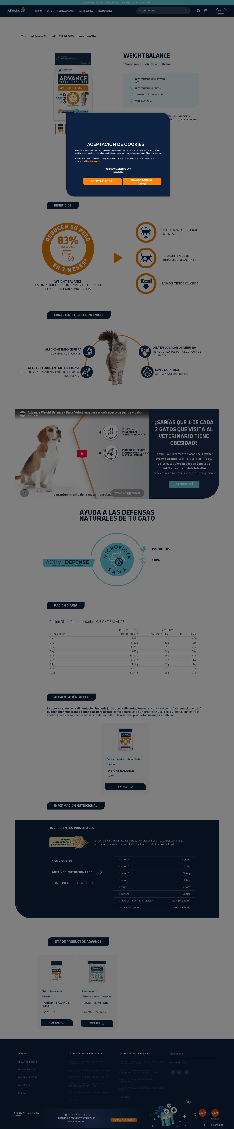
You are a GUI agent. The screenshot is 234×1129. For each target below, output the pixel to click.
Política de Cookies (90, 161)
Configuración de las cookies (118, 170)
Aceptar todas (102, 181)
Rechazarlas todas (142, 181)
